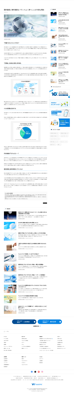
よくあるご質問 (59, 340)
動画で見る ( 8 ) (53, 144)
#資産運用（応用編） (7, 39)
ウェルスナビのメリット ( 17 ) (55, 138)
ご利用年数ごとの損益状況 (43, 346)
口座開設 (41, 360)
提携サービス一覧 (7, 348)
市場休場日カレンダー (61, 346)
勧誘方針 (35, 378)
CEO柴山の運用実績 (42, 342)
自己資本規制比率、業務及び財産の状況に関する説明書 (54, 379)
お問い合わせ (59, 338)
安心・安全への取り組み (8, 350)
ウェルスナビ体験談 (25, 340)
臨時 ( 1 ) (59, 144)
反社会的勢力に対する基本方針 (16, 379)
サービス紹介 (6, 338)
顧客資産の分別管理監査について (52, 378)
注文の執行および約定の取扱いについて (44, 376)
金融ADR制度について (42, 378)
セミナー (23, 342)
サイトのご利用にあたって (17, 376)
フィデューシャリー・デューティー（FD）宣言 (46, 350)
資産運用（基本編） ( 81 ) (54, 133)
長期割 (5, 344)
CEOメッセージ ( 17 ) (63, 141)
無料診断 (41, 362)
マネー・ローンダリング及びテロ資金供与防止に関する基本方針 (33, 379)
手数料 (5, 342)
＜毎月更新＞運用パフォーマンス (44, 340)
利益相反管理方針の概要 (28, 378)
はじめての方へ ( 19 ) (64, 136)
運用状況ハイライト (42, 344)
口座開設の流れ (60, 342)
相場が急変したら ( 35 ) (54, 141)
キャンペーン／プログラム (8, 346)
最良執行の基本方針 (19, 378)
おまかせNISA (6, 340)
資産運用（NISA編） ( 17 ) (54, 136)
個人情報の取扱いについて (56, 376)
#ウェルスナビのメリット (29, 227)
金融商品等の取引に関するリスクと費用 (29, 376)
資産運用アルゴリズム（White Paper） (45, 338)
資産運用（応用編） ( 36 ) (64, 133)
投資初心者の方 (24, 338)
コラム (23, 344)
